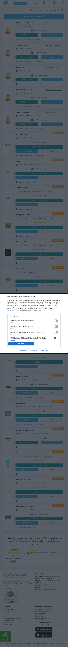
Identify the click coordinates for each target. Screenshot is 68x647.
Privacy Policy (44, 350)
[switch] (56, 320)
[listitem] (34, 317)
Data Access (34, 350)
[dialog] (34, 323)
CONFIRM (21, 344)
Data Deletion (24, 350)
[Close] (64, 297)
